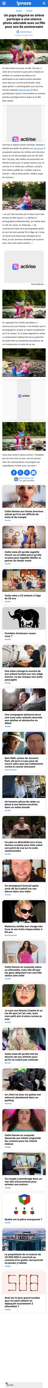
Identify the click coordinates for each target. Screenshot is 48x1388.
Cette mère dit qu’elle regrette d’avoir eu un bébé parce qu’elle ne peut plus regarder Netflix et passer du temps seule (23, 556)
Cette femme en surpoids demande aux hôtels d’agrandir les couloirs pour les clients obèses (23, 1139)
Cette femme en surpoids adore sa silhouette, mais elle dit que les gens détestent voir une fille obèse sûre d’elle (23, 971)
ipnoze (24, 3)
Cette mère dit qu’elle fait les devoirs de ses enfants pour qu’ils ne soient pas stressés (21, 1057)
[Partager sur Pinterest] (27, 473)
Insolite (8, 520)
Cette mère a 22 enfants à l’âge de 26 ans (23, 597)
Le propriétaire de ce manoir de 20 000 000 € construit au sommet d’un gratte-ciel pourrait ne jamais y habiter (24, 1258)
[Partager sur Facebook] (14, 473)
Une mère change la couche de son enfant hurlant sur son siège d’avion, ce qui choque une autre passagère (24, 675)
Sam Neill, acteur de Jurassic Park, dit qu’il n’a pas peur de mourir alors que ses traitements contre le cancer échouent (24, 762)
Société (29, 11)
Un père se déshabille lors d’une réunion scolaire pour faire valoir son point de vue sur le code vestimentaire (24, 846)
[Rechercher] (44, 3)
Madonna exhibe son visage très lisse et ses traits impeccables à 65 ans (24, 929)
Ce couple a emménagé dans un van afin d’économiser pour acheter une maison (23, 1181)
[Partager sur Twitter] (20, 473)
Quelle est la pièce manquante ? (23, 1219)
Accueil (19, 11)
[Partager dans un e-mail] (33, 473)
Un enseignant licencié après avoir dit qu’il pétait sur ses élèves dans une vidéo (22, 888)
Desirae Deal (24, 90)
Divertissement (11, 770)
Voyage (8, 683)
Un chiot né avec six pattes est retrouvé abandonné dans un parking (23, 1097)
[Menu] (4, 3)
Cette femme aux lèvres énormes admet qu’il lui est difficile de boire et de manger (24, 514)
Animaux (8, 1103)
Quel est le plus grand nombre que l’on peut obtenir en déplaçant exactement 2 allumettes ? (22, 1302)
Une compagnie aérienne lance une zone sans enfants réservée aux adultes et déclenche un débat (23, 719)
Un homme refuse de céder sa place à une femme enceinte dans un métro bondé (22, 804)
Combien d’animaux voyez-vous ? (21, 635)
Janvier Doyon (26, 32)
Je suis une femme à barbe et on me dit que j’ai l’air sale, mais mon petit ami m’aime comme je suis (24, 1014)
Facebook (38, 148)
